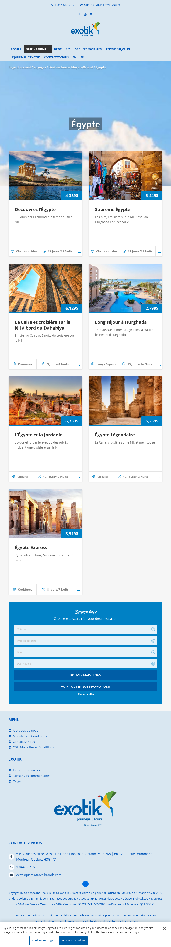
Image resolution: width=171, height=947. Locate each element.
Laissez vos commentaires (31, 775)
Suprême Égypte (112, 209)
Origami (18, 781)
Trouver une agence (27, 770)
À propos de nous (25, 730)
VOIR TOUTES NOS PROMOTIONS (85, 686)
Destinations (36, 49)
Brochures (62, 49)
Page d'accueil (20, 67)
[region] (85, 934)
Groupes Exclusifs (88, 49)
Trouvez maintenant (85, 675)
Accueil (16, 49)
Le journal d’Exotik (25, 57)
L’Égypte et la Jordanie (38, 435)
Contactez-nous (56, 57)
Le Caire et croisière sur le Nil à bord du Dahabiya (42, 325)
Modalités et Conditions (30, 736)
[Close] (164, 928)
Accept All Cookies (73, 940)
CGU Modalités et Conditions (33, 747)
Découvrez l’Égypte (35, 209)
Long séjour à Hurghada (121, 322)
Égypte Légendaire (115, 435)
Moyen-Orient (82, 67)
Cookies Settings (42, 940)
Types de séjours (118, 49)
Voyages (39, 67)
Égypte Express (31, 547)
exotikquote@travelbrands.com (38, 875)
